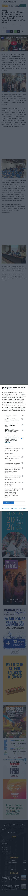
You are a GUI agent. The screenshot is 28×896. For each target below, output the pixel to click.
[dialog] (14, 448)
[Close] (24, 387)
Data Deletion (5, 508)
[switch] (22, 419)
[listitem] (14, 415)
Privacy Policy (22, 508)
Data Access (14, 508)
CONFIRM (8, 502)
